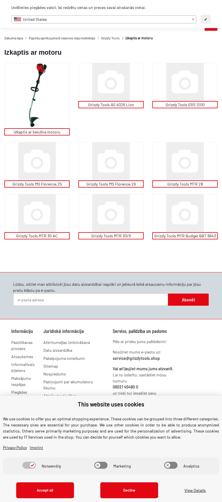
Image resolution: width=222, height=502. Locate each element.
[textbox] (104, 19)
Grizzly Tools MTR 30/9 (111, 235)
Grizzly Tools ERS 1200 (185, 104)
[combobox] (103, 19)
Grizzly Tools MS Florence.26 (111, 184)
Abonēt (188, 299)
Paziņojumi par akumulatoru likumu (68, 384)
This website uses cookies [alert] (111, 404)
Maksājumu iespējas (21, 381)
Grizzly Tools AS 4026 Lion (111, 104)
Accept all (45, 490)
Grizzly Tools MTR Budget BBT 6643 (185, 235)
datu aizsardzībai (87, 284)
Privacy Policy (15, 447)
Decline (129, 490)
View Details (195, 490)
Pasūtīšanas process (22, 345)
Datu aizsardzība (57, 350)
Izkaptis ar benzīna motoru (37, 131)
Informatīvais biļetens (23, 367)
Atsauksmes (22, 356)
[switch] (29, 465)
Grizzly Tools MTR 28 (185, 184)
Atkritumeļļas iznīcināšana (66, 342)
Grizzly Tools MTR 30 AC (37, 235)
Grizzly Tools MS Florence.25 (37, 184)
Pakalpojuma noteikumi (64, 358)
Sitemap (50, 366)
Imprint (36, 447)
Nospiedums (54, 373)
